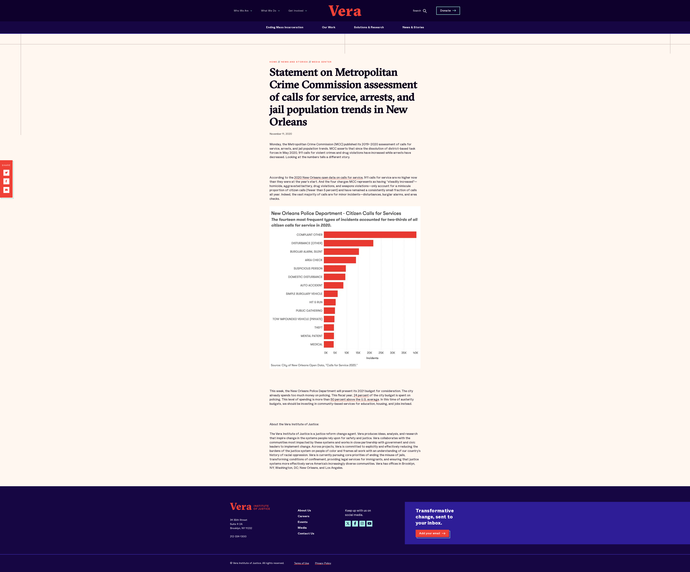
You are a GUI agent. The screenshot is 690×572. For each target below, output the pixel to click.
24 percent (361, 395)
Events (303, 522)
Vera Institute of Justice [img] (345, 10)
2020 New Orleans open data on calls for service (328, 177)
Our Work (328, 27)
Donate (445, 10)
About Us (304, 510)
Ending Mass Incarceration (284, 27)
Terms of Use (301, 563)
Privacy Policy (323, 563)
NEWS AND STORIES (294, 61)
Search (417, 10)
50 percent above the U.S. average (354, 399)
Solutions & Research (369, 27)
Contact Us (306, 533)
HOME (273, 61)
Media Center (322, 61)
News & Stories (413, 27)
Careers (303, 516)
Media (302, 527)
